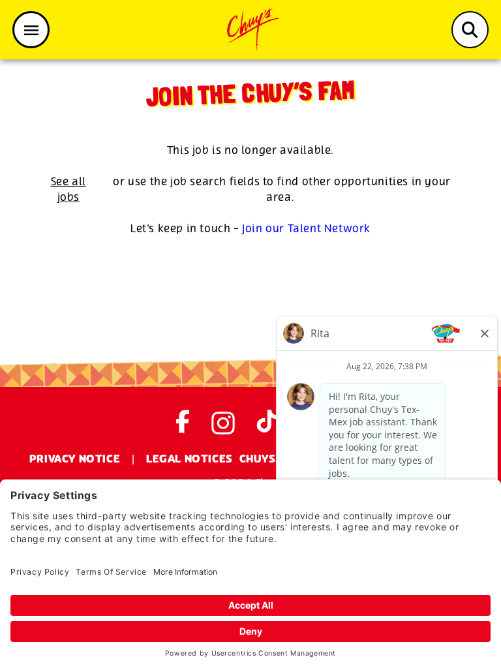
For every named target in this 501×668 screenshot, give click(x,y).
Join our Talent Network (306, 228)
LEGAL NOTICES (189, 459)
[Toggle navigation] (31, 29)
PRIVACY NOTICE (74, 459)
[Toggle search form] (470, 29)
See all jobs (68, 189)
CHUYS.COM (272, 459)
